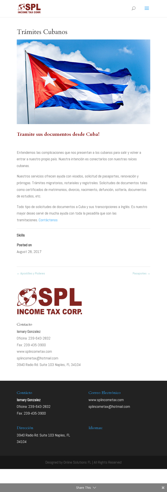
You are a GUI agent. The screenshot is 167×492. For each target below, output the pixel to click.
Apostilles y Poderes (31, 273)
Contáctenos (48, 219)
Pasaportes (141, 273)
